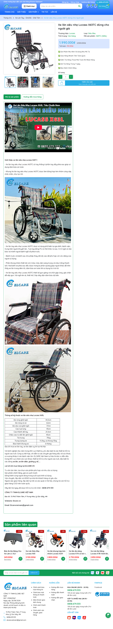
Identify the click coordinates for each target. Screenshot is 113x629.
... (39, 461)
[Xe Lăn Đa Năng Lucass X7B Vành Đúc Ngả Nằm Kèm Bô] (99, 539)
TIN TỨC (44, 12)
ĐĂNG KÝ (34, 573)
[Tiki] (79, 617)
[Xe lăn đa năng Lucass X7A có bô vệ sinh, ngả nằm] (78, 539)
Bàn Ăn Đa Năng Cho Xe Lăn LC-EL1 (12, 552)
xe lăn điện (23, 461)
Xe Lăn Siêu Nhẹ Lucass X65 (32, 552)
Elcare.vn (17, 501)
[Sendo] (84, 617)
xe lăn (15, 461)
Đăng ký (65, 2)
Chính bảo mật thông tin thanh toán (38, 594)
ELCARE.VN (29, 466)
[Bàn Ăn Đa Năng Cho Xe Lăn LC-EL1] (13, 539)
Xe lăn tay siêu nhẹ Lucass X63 (18, 164)
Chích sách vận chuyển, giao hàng (38, 612)
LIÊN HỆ (54, 12)
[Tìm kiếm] (79, 6)
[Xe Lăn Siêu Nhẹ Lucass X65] (35, 539)
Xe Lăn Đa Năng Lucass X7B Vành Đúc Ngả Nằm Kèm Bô (100, 552)
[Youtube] (102, 573)
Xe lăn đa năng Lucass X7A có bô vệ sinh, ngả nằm (78, 552)
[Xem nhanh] (63, 559)
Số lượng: (61, 73)
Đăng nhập (75, 2)
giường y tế (33, 461)
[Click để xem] (29, 48)
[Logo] (11, 6)
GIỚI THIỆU (21, 12)
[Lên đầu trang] (108, 609)
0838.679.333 (103, 2)
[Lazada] (74, 617)
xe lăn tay (19, 446)
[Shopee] (69, 617)
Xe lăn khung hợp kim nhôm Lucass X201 (56, 552)
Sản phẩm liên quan (20, 524)
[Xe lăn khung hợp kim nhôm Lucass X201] (56, 539)
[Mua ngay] (20, 559)
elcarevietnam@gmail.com (16, 620)
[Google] (107, 573)
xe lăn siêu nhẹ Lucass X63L (32, 415)
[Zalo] (92, 573)
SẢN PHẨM (33, 12)
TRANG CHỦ (9, 12)
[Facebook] (97, 573)
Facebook (98, 587)
